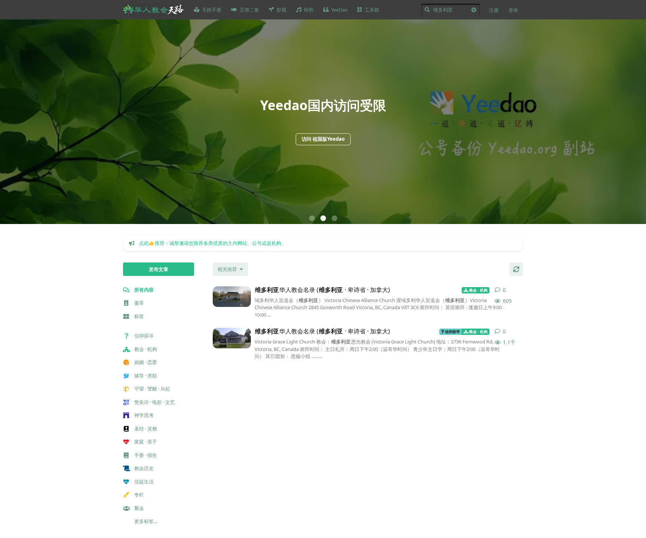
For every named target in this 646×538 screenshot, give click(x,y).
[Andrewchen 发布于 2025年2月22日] (232, 338)
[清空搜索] (473, 9)
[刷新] (516, 269)
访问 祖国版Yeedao (323, 139)
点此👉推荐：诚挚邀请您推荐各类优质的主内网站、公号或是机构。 (212, 243)
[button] (312, 218)
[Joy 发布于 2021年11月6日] (232, 296)
